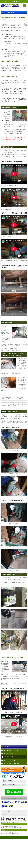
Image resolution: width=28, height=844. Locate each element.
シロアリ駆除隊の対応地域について (12, 763)
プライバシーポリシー (6, 814)
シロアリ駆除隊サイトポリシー (8, 811)
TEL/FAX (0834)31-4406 (6, 833)
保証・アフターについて (9, 760)
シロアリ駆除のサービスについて (11, 750)
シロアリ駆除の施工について (10, 757)
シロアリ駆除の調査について (10, 753)
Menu (25, 5)
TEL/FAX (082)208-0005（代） (7, 827)
